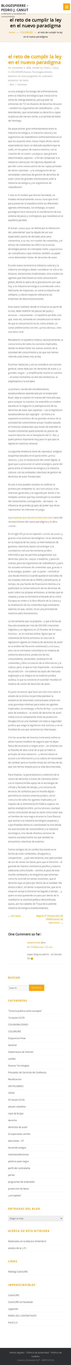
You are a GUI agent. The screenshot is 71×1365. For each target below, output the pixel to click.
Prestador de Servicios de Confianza (27, 1072)
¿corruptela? (14, 1195)
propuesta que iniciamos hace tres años (32, 517)
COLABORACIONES (18, 1024)
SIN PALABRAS (15, 1086)
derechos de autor (17, 76)
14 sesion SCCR (16, 1017)
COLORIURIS (26, 32)
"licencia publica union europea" (25, 1011)
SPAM (11, 1093)
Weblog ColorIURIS (18, 1271)
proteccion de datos (18, 80)
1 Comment (21, 84)
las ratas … (17, 915)
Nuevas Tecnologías (34, 71)
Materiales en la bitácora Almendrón (27, 1241)
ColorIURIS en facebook (20, 1302)
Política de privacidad (37, 1352)
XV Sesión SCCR (16, 1099)
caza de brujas (15, 1113)
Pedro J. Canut (51, 67)
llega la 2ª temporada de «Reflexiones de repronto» (49, 919)
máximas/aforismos (18, 1154)
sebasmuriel (33, 942)
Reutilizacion (14, 1079)
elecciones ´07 (16, 1140)
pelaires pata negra (18, 1161)
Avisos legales (16, 1352)
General (12, 1045)
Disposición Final (17, 1038)
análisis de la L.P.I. (17, 1248)
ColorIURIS (13, 1295)
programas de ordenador (39, 76)
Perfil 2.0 (12, 1322)
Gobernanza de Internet (20, 1052)
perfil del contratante (19, 1168)
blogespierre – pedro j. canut (14, 7)
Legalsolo (13, 1308)
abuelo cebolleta (17, 1106)
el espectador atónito (19, 1134)
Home (12, 32)
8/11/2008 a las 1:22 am (39, 947)
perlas (11, 1175)
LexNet (12, 1058)
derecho (48, 71)
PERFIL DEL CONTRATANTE (22, 1315)
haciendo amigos (17, 1147)
